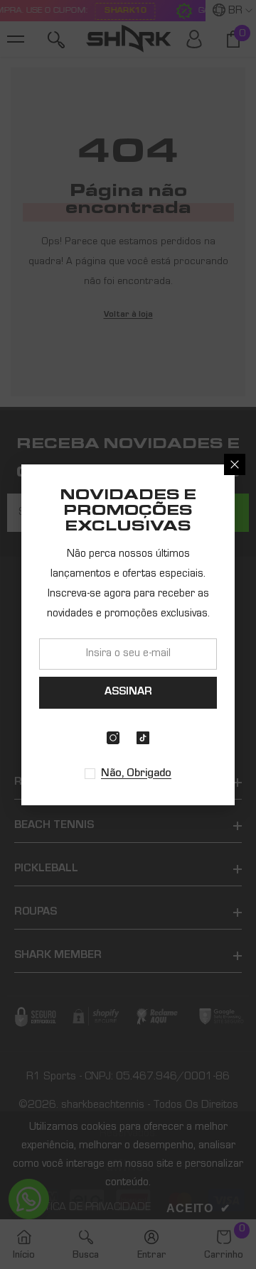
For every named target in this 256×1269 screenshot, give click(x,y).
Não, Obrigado (136, 774)
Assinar (128, 692)
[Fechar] (234, 464)
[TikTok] (143, 738)
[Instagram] (113, 738)
